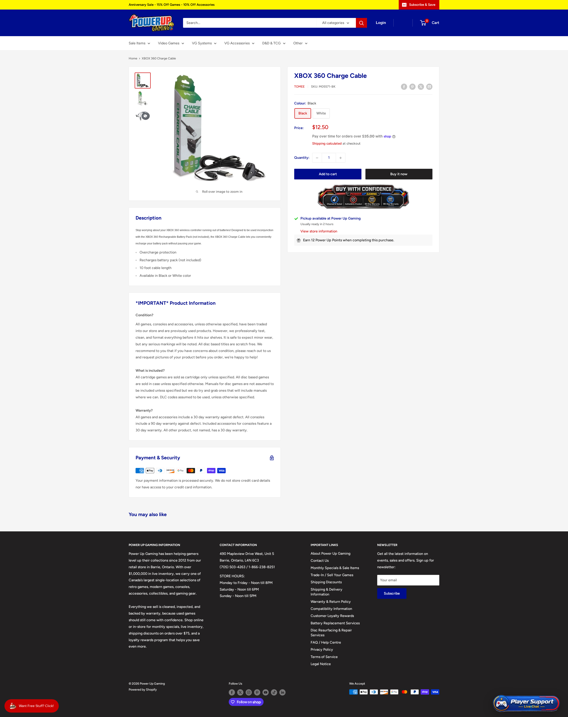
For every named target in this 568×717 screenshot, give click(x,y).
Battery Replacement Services (335, 623)
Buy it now (398, 174)
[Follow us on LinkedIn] (282, 692)
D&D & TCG (271, 43)
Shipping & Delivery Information (326, 591)
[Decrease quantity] (317, 158)
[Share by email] (429, 86)
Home (133, 58)
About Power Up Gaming (330, 553)
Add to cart (328, 174)
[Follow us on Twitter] (240, 692)
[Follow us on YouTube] (265, 692)
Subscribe (392, 593)
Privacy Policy (322, 649)
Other (298, 43)
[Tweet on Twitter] (421, 86)
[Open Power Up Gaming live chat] (526, 703)
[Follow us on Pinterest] (257, 692)
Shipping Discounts (326, 582)
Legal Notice (321, 664)
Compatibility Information (331, 609)
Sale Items (137, 43)
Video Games (168, 43)
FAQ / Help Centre (326, 642)
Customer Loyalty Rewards (332, 616)
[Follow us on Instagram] (249, 692)
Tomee (299, 87)
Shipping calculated (327, 143)
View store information (318, 231)
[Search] (361, 23)
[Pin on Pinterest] (412, 86)
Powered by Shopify (143, 689)
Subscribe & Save (422, 5)
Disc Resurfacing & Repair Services (331, 632)
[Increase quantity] (340, 158)
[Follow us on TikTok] (274, 692)
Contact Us (320, 560)
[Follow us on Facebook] (232, 692)
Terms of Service (324, 657)
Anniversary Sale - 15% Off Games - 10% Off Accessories (172, 5)
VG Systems (202, 43)
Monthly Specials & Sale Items (335, 568)
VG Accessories (237, 43)
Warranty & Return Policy (331, 601)
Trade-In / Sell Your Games (332, 575)
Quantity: (302, 158)
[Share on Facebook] (404, 86)
